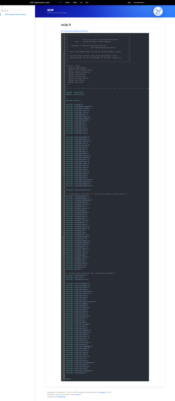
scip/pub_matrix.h (81, 234)
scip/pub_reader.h (81, 249)
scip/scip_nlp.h (80, 326)
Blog (129, 2)
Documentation (139, 2)
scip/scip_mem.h (80, 322)
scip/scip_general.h (82, 316)
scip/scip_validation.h (83, 371)
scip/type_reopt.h (81, 167)
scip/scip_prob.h (80, 340)
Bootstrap (62, 397)
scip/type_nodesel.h (82, 157)
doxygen (102, 392)
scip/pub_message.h (81, 236)
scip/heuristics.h (81, 279)
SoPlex (67, 2)
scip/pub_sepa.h (80, 255)
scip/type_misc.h (80, 115)
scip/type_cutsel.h (81, 171)
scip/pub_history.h (81, 226)
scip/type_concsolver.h (83, 180)
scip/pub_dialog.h (81, 212)
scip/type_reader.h (81, 163)
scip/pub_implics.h (81, 228)
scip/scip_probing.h (82, 342)
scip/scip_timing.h (81, 366)
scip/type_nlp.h (80, 125)
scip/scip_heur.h (80, 318)
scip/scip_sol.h (80, 358)
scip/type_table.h (81, 173)
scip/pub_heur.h (80, 222)
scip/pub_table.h (80, 263)
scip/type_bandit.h (81, 137)
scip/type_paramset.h (82, 119)
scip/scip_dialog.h (81, 308)
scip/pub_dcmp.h (80, 210)
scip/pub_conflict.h (82, 204)
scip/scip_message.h (82, 324)
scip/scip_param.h (81, 334)
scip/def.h (78, 104)
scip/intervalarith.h (82, 190)
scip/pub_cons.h (80, 206)
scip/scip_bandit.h (81, 283)
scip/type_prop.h (80, 175)
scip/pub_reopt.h (80, 253)
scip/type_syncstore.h (82, 182)
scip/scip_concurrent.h (83, 291)
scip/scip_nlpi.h (80, 328)
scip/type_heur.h (80, 151)
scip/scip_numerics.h (82, 332)
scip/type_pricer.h (81, 161)
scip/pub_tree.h (80, 265)
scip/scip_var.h (80, 373)
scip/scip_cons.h (80, 295)
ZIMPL (75, 2)
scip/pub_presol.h (81, 245)
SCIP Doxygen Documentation (15, 14)
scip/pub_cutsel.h (81, 257)
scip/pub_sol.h (80, 261)
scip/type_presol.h (81, 159)
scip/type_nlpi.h (80, 178)
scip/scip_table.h (81, 364)
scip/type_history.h (82, 155)
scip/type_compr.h (81, 153)
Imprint (78, 395)
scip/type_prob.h (80, 129)
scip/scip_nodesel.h (82, 330)
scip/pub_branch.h (81, 202)
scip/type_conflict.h (82, 141)
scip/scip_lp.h (80, 320)
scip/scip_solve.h (81, 360)
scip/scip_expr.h (80, 314)
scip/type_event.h (81, 121)
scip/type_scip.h (80, 133)
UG (81, 2)
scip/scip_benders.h (82, 285)
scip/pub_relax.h (80, 251)
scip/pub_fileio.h (81, 220)
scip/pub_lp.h (79, 230)
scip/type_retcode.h (82, 108)
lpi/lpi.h (78, 269)
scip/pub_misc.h (80, 238)
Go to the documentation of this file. (74, 31)
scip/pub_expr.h (80, 218)
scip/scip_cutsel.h (81, 356)
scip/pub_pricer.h (81, 247)
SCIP (60, 2)
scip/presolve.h (80, 275)
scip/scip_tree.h (80, 369)
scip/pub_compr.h (80, 224)
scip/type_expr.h (80, 149)
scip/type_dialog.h (81, 145)
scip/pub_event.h (80, 216)
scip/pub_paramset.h (82, 243)
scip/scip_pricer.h (81, 338)
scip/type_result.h (81, 110)
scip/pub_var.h (80, 267)
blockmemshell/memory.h (83, 106)
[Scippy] (158, 11)
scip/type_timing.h (81, 117)
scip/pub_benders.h (81, 198)
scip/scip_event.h (81, 312)
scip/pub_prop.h (80, 259)
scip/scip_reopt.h (81, 352)
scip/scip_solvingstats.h (84, 362)
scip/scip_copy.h (80, 297)
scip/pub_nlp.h (80, 232)
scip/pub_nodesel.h (81, 240)
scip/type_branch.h (81, 139)
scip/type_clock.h (81, 112)
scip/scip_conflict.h (82, 293)
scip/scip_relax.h (81, 350)
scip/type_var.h (80, 127)
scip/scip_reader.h (81, 348)
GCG (86, 2)
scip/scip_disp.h (80, 310)
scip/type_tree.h (80, 131)
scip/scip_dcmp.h (80, 306)
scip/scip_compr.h (81, 289)
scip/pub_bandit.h (81, 196)
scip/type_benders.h (82, 184)
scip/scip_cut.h (80, 299)
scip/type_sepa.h (80, 169)
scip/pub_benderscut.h (82, 200)
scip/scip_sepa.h (80, 354)
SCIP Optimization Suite (39, 3)
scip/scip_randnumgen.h (83, 346)
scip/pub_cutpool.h (81, 208)
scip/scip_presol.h (81, 336)
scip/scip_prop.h (80, 344)
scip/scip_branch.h (81, 287)
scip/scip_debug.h (81, 303)
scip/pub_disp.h (80, 214)
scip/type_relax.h (81, 165)
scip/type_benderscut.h (83, 186)
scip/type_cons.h (80, 143)
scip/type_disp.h (80, 147)
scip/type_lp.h (80, 123)
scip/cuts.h (78, 277)
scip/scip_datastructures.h (84, 301)
